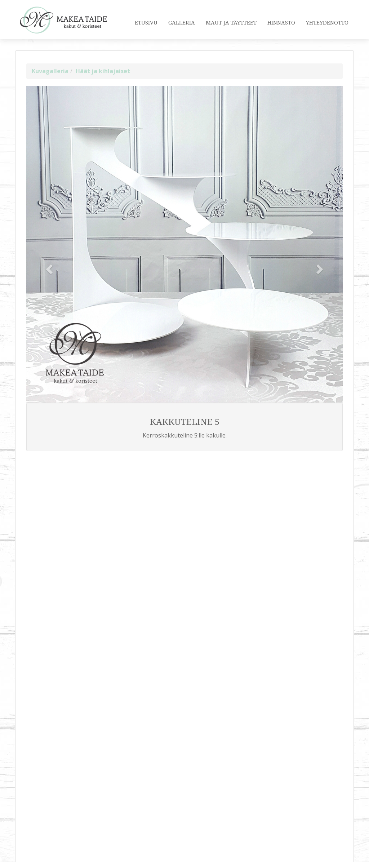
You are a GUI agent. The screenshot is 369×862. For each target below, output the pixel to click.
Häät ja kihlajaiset (103, 71)
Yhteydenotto (327, 22)
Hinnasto (281, 22)
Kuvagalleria (50, 71)
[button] (50, 268)
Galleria (181, 22)
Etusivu (146, 22)
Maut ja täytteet (231, 22)
